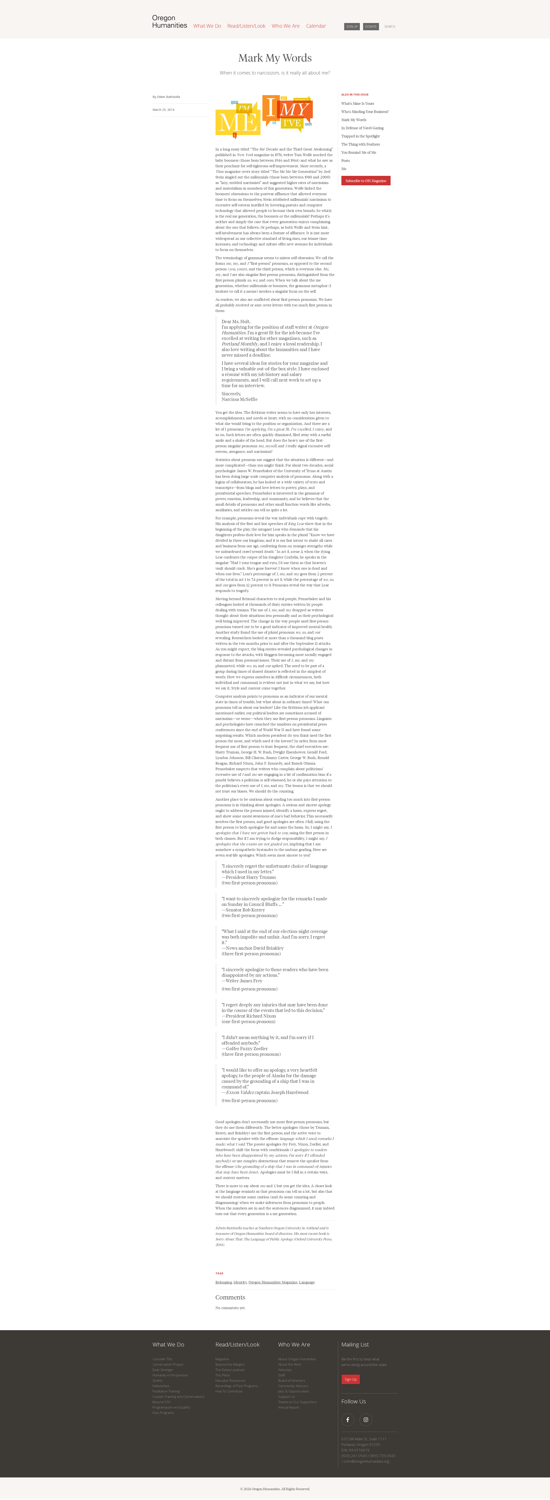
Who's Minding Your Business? (365, 111)
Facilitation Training (166, 1391)
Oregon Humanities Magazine (273, 1282)
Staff (281, 1375)
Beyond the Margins (230, 1364)
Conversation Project (168, 1364)
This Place (222, 1375)
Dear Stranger (163, 1370)
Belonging (223, 1282)
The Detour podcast (230, 1370)
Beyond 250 (161, 1402)
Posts (345, 160)
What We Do (168, 1344)
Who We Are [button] (286, 25)
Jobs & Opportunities (293, 1391)
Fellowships (161, 1386)
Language (307, 1282)
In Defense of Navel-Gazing (362, 127)
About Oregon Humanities (297, 1359)
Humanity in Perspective (170, 1375)
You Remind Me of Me (358, 152)
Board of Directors (291, 1380)
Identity (240, 1282)
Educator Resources (230, 1380)
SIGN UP (352, 26)
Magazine (222, 1359)
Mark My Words (353, 119)
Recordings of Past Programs (236, 1386)
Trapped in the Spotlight (360, 135)
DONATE (371, 26)
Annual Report (288, 1407)
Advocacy (285, 1370)
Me (343, 168)
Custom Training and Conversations (179, 1396)
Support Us (286, 1396)
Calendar (316, 25)
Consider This (163, 1359)
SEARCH (389, 26)
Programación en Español (171, 1407)
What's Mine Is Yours (357, 103)
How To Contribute (229, 1391)
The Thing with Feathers (360, 144)
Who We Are (294, 1344)
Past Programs (163, 1412)
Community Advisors (293, 1386)
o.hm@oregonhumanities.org (366, 1461)
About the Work (289, 1364)
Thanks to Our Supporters (297, 1402)
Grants (158, 1380)
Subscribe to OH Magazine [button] (366, 180)
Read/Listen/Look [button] (246, 25)
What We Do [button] (207, 25)
